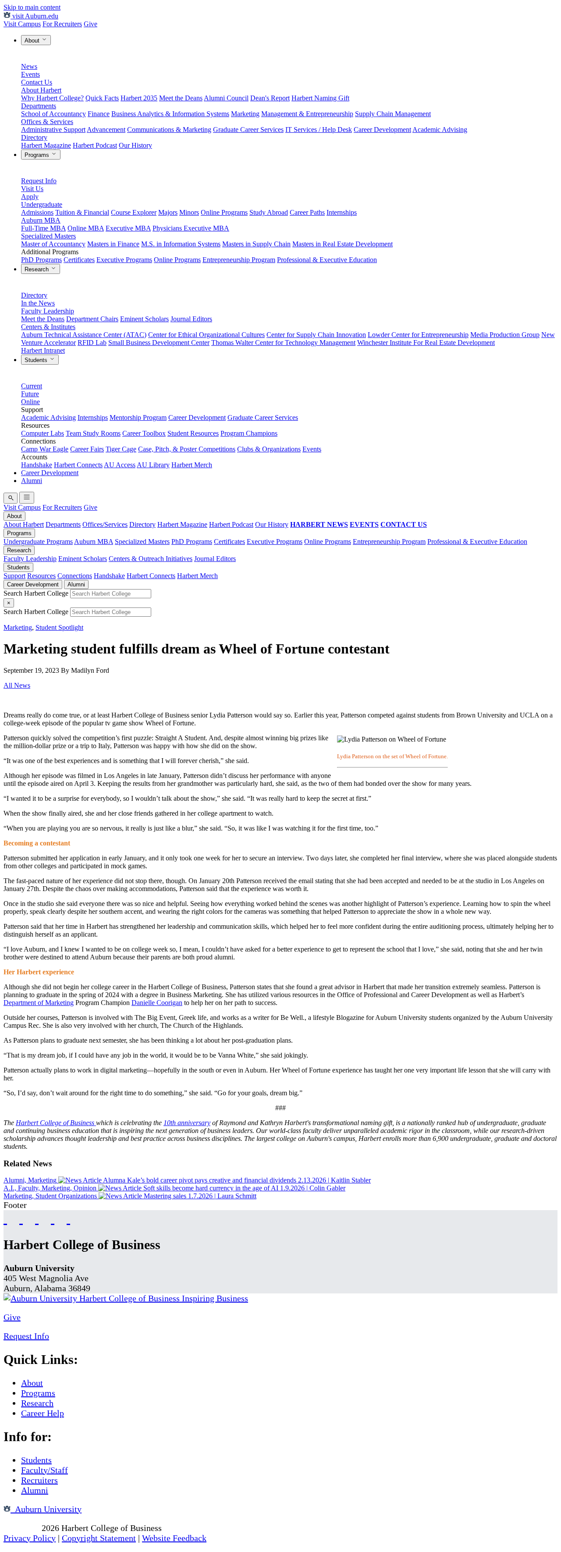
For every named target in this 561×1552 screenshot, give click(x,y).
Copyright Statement (99, 1538)
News (29, 66)
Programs (38, 155)
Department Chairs (92, 319)
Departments (38, 106)
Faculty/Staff (44, 1470)
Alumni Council (226, 98)
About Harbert (41, 90)
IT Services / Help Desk (318, 129)
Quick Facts (102, 98)
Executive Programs (124, 259)
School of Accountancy (53, 113)
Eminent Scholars (144, 319)
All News (17, 685)
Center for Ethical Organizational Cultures (206, 334)
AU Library (153, 465)
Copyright (21, 1528)
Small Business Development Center (158, 342)
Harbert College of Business (56, 1122)
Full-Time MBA (43, 228)
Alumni (31, 480)
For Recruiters (62, 24)
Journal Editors (191, 319)
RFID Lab (92, 342)
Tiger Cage (121, 449)
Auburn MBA (40, 220)
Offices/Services (105, 524)
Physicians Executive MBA (191, 228)
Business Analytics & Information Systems (170, 113)
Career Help (42, 1413)
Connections (74, 575)
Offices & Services (47, 121)
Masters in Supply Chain (256, 244)
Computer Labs (42, 433)
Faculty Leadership (47, 311)
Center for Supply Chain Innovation (316, 334)
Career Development (382, 129)
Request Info (39, 181)
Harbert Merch (191, 465)
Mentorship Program (138, 417)
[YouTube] (21, 1218)
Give (90, 24)
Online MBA (85, 228)
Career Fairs (87, 449)
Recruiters (39, 1480)
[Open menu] (26, 498)
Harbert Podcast (95, 145)
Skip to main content (32, 7)
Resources (41, 575)
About (33, 40)
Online (30, 401)
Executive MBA (128, 228)
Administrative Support (53, 129)
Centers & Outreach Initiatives (150, 558)
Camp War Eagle (44, 449)
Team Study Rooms (93, 433)
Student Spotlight (59, 627)
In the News (38, 303)
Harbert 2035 (139, 98)
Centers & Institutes (48, 326)
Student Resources (193, 433)
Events (30, 74)
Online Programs (224, 212)
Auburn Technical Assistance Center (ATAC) (83, 334)
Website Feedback (174, 1538)
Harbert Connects (78, 465)
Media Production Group (505, 334)
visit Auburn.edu (34, 16)
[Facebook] (5, 1218)
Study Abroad (268, 212)
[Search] (11, 498)
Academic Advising (439, 129)
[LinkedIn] (68, 1218)
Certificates (79, 259)
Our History (135, 145)
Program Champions (248, 433)
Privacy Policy (30, 1538)
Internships (342, 212)
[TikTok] (52, 1218)
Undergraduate (41, 204)
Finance (99, 113)
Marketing (245, 113)
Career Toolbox (144, 433)
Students (37, 360)
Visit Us (32, 188)
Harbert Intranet (43, 350)
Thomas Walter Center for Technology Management (283, 342)
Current (31, 386)
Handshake (36, 465)
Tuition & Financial (82, 212)
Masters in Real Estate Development (342, 244)
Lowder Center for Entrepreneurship (418, 334)
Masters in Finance (113, 244)
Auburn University (46, 1509)
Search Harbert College (37, 593)
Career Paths (307, 212)
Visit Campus (22, 24)
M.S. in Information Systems (180, 244)
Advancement (106, 129)
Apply (30, 196)
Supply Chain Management (393, 113)
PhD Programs (41, 259)
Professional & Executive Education (327, 259)
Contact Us (36, 82)
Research (37, 269)
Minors (189, 212)
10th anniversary (186, 1122)
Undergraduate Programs (38, 541)
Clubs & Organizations (269, 449)
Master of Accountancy (53, 244)
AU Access (119, 465)
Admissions (37, 212)
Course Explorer (133, 212)
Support (14, 575)
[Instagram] (37, 1218)
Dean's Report (270, 98)
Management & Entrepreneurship (307, 113)
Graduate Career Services (248, 129)
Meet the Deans (180, 98)
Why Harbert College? (52, 98)
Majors (168, 212)
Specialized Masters (48, 236)
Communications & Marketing (169, 129)
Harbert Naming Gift (320, 98)
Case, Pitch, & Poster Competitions (186, 449)
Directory (34, 137)
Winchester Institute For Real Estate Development (426, 342)
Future (30, 394)
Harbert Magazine (46, 145)
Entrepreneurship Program (238, 259)
